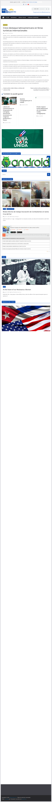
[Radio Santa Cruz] (3, 17)
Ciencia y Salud (22, 17)
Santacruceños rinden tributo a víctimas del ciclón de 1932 (13, 89)
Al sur (7, 17)
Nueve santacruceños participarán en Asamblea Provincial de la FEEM (40, 89)
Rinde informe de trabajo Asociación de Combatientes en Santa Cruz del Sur (26, 213)
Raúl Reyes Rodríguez (15, 216)
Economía (5, 24)
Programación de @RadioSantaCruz (41, 12)
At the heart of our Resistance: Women (17, 289)
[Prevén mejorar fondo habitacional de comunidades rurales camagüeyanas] (42, 97)
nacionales (13, 17)
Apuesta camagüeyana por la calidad (26, 100)
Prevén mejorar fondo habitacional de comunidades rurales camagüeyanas (42, 110)
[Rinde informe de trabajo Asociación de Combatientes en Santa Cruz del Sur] (26, 194)
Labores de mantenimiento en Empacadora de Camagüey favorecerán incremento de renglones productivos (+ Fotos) (8, 113)
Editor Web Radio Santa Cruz (16, 292)
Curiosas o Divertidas (33, 17)
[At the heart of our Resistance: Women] (26, 272)
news (4, 286)
